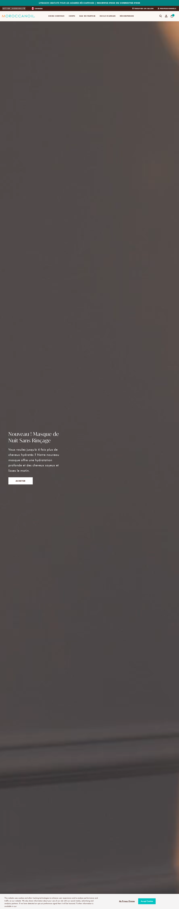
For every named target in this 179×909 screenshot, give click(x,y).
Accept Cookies (147, 901)
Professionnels (168, 8)
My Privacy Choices (127, 901)
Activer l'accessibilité (14, 8)
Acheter (20, 481)
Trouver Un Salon (144, 8)
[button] (56, 16)
